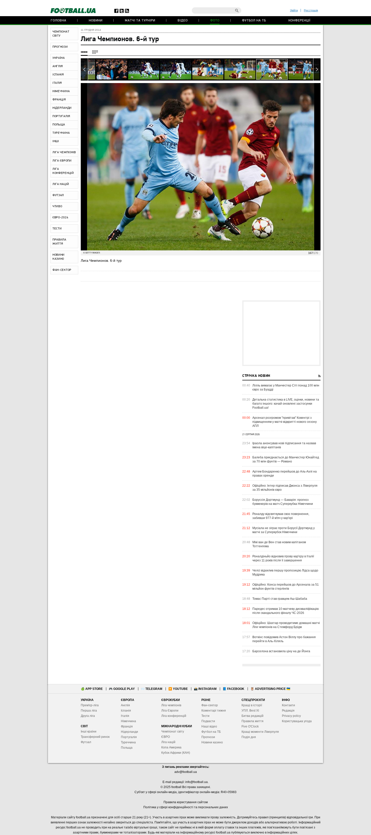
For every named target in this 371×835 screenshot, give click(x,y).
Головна (58, 20)
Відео (183, 20)
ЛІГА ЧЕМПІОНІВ (64, 152)
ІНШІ (55, 141)
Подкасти (208, 721)
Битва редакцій (252, 716)
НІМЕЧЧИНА (61, 91)
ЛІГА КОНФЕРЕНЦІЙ (63, 171)
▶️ (178, 688)
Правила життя (252, 721)
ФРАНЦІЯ (59, 99)
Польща (126, 747)
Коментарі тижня (213, 710)
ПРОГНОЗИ (60, 46)
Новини (95, 20)
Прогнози (208, 737)
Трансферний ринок (95, 737)
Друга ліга (88, 716)
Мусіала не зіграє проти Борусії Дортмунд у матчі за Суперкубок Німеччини (283, 530)
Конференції (299, 20)
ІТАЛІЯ (57, 83)
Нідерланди (129, 732)
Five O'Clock (250, 726)
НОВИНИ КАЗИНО (58, 256)
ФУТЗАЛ (58, 195)
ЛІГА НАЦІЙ (60, 184)
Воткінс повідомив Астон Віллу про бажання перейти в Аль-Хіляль (284, 639)
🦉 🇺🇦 (270, 688)
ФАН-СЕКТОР (61, 270)
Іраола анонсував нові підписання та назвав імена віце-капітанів (284, 445)
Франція (127, 726)
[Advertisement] (281, 333)
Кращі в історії (252, 705)
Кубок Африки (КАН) (175, 752)
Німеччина (128, 721)
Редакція (288, 710)
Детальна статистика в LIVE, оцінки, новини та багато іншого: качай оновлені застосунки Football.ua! (285, 403)
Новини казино (212, 742)
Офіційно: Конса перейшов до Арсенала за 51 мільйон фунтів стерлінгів (285, 586)
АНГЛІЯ (57, 66)
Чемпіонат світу (172, 731)
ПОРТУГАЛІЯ (61, 116)
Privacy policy (291, 716)
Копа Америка (171, 747)
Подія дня (249, 737)
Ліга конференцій (173, 716)
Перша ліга (89, 710)
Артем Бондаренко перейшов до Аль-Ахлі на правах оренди (284, 473)
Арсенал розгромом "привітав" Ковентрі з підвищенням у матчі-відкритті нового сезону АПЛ (284, 422)
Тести (205, 716)
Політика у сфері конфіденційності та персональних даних (185, 807)
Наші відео (209, 726)
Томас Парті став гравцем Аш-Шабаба (279, 599)
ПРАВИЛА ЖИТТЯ (59, 241)
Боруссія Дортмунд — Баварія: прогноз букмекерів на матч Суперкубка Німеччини (282, 502)
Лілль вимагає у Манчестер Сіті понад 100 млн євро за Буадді (285, 387)
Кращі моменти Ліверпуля (260, 732)
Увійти (294, 10)
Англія (125, 705)
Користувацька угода (297, 721)
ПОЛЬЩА (58, 124)
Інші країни (88, 731)
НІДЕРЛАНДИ (62, 108)
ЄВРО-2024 (60, 217)
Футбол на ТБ (254, 20)
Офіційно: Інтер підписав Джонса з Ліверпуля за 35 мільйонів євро (284, 487)
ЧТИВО (57, 206)
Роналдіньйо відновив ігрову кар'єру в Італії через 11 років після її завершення (283, 558)
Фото (215, 20)
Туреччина (128, 742)
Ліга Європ (169, 710)
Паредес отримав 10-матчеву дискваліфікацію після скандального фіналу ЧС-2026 (285, 611)
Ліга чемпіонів (171, 705)
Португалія (129, 737)
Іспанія (126, 710)
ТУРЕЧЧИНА (61, 133)
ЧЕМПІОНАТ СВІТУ (60, 33)
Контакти (288, 705)
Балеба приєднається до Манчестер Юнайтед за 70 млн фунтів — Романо (285, 459)
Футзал (86, 742)
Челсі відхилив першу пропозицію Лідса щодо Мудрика (285, 572)
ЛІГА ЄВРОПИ (62, 160)
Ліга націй (168, 742)
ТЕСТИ (57, 228)
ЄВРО (165, 737)
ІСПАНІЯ (58, 74)
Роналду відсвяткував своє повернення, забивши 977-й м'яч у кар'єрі (280, 516)
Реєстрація (311, 10)
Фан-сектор (209, 705)
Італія (125, 716)
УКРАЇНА (58, 58)
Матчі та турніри (140, 20)
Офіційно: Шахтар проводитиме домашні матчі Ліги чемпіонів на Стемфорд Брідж (286, 625)
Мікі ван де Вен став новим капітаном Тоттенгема (279, 544)
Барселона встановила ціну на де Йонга (281, 651)
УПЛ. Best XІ (250, 710)
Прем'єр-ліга (90, 705)
